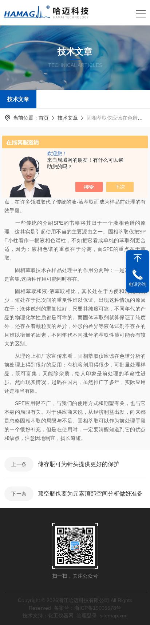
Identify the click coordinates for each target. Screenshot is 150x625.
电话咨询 (137, 284)
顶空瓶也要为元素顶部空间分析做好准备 (90, 493)
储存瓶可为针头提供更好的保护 (78, 464)
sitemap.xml (113, 615)
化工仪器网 (61, 615)
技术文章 (18, 99)
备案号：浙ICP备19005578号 (87, 608)
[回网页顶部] (138, 258)
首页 (44, 118)
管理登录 (86, 615)
